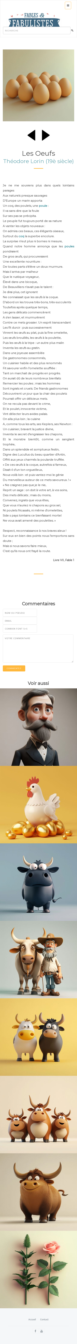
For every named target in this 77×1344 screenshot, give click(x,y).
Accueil (32, 1319)
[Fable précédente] (31, 134)
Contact (44, 1319)
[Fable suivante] (45, 134)
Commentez (14, 668)
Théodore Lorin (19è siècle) (38, 161)
